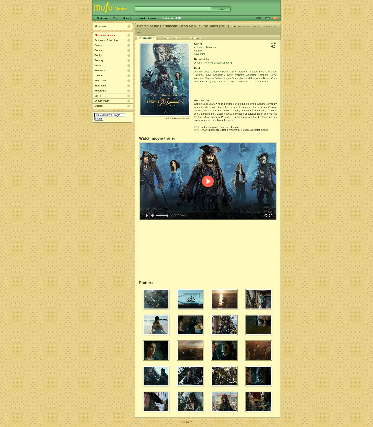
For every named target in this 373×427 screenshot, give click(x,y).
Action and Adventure (106, 40)
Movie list (128, 18)
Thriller (98, 75)
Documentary (102, 100)
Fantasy (98, 60)
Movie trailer (172, 37)
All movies (100, 26)
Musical (98, 106)
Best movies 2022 (172, 18)
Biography (100, 85)
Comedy (99, 45)
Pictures (195, 37)
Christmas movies (104, 35)
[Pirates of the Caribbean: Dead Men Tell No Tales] (164, 114)
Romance (99, 70)
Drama (98, 50)
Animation (100, 80)
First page (102, 18)
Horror (98, 65)
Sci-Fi (97, 95)
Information (146, 37)
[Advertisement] (298, 58)
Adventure (100, 90)
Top (115, 18)
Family (98, 55)
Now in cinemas (147, 18)
